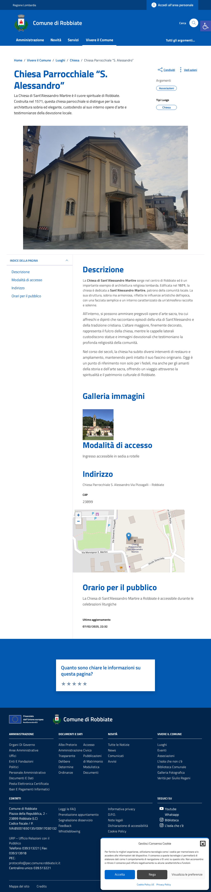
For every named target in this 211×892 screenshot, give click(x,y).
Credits (42, 886)
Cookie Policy (117, 831)
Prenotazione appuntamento (78, 814)
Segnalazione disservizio (76, 820)
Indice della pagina (24, 260)
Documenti (90, 772)
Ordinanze (66, 772)
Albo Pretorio (68, 744)
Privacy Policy (163, 884)
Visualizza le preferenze (187, 874)
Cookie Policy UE (145, 884)
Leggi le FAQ (67, 808)
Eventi (161, 750)
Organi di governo (22, 744)
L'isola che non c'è (169, 761)
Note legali (115, 820)
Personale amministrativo (27, 772)
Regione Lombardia (24, 5)
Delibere (64, 761)
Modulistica (91, 766)
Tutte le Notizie (118, 744)
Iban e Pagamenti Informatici (29, 789)
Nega (152, 874)
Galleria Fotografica (171, 772)
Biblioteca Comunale (171, 766)
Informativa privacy (121, 808)
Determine (66, 766)
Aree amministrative (23, 750)
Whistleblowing (69, 831)
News (112, 750)
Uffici (12, 755)
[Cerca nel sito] (193, 23)
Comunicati (116, 755)
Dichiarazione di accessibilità (128, 825)
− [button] (78, 521)
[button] (205, 26)
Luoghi (162, 744)
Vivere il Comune (99, 40)
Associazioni (166, 755)
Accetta (120, 874)
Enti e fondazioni (21, 761)
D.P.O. (112, 814)
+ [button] (78, 515)
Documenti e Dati (21, 778)
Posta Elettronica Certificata (29, 783)
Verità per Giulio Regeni (173, 778)
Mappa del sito (19, 886)
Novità (55, 40)
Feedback (65, 825)
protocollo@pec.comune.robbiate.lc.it (34, 862)
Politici (14, 766)
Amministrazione (30, 40)
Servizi (73, 40)
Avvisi (112, 761)
